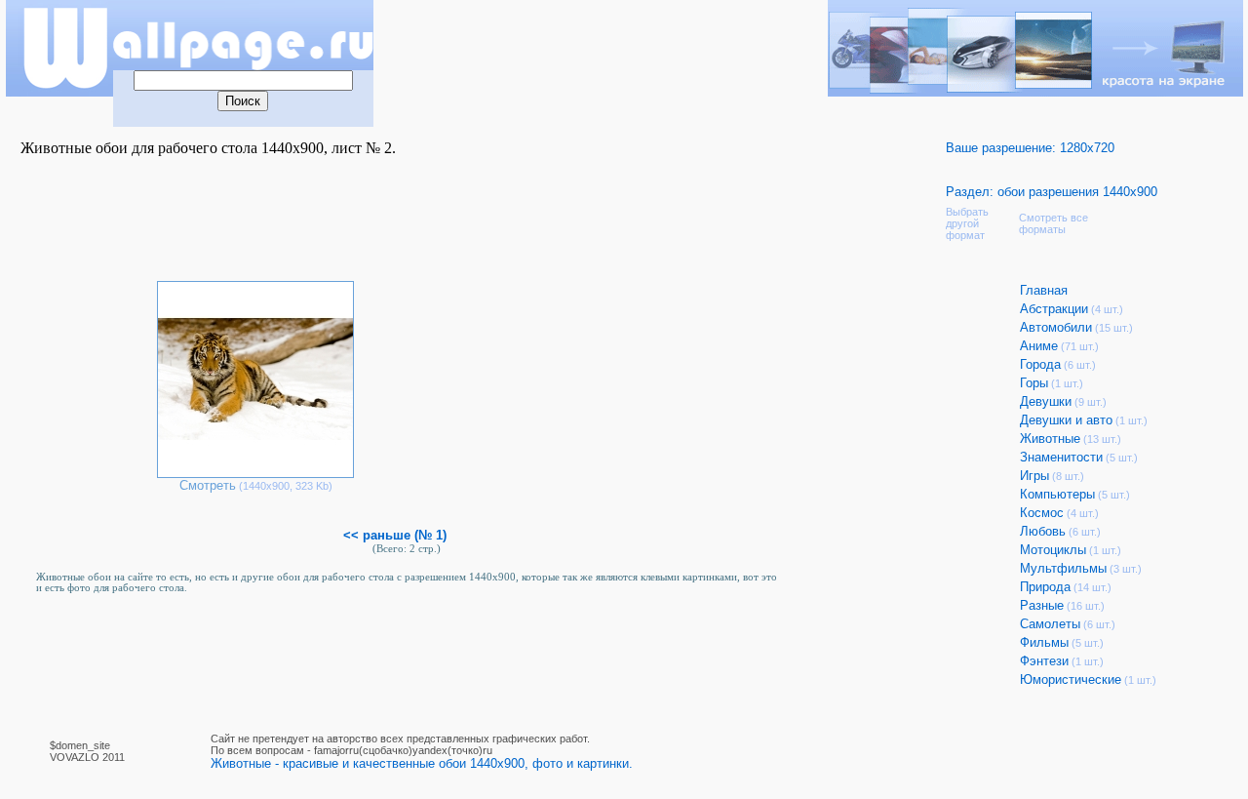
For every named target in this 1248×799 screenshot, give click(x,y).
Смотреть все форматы (1053, 223)
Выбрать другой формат (967, 223)
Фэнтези (1044, 661)
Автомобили (1056, 327)
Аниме (1039, 346)
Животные (1050, 438)
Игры (1034, 475)
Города (1040, 364)
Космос (1042, 512)
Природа (1045, 586)
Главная (1044, 290)
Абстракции (1054, 308)
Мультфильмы (1063, 568)
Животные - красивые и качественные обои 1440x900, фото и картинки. (422, 763)
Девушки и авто (1066, 420)
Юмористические (1070, 679)
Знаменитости (1061, 457)
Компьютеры (1057, 494)
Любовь (1043, 531)
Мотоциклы (1053, 549)
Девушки (1046, 401)
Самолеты (1050, 624)
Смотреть (207, 485)
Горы (1034, 383)
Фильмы (1044, 642)
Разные (1042, 605)
